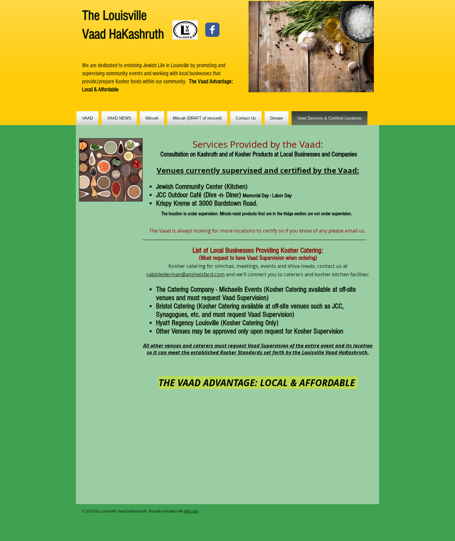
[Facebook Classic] (212, 30)
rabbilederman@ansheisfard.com (185, 274)
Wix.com (191, 511)
